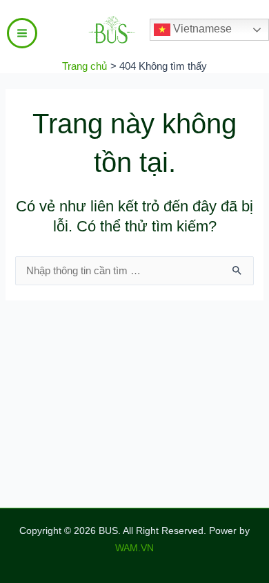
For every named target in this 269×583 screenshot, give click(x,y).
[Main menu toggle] (22, 33)
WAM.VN (134, 548)
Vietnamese (201, 29)
